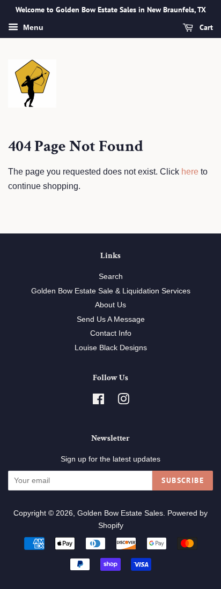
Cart (205, 27)
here (189, 171)
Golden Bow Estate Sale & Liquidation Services (110, 291)
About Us (110, 305)
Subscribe (182, 480)
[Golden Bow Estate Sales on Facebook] (98, 401)
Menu (32, 27)
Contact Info (110, 333)
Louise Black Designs (111, 348)
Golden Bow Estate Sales (120, 513)
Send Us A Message (111, 319)
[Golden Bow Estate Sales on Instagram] (123, 401)
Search (111, 277)
